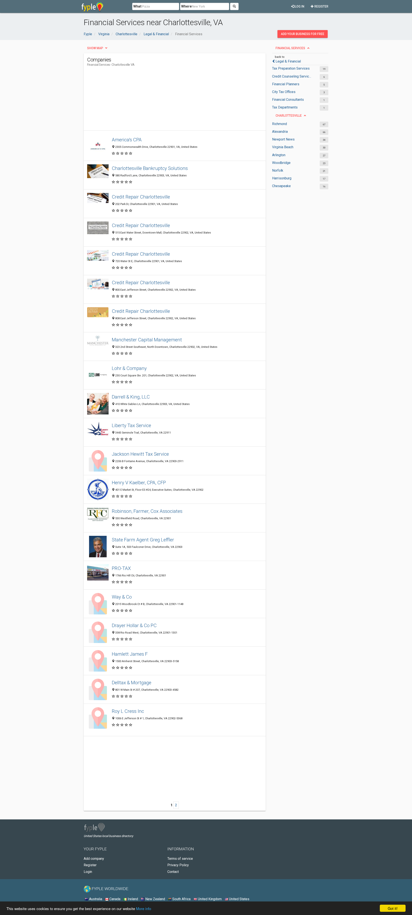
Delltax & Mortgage (131, 682)
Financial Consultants (288, 100)
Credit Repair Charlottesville (141, 197)
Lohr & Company (129, 368)
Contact (173, 872)
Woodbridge (281, 163)
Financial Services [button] (290, 48)
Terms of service (180, 859)
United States (238, 899)
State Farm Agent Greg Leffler (143, 539)
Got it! (393, 908)
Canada (114, 899)
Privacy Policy (178, 865)
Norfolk (277, 170)
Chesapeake (281, 186)
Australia (95, 899)
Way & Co (122, 597)
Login (88, 872)
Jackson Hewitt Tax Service (140, 454)
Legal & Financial (288, 61)
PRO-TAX (121, 568)
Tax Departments (285, 107)
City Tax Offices (283, 92)
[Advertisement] (165, 100)
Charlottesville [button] (289, 115)
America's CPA (127, 139)
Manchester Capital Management (147, 339)
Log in (299, 6)
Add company (94, 859)
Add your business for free (302, 34)
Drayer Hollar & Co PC (134, 625)
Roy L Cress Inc (128, 711)
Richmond (279, 124)
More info (143, 908)
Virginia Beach (282, 147)
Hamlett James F (130, 654)
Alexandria (280, 132)
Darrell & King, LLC (131, 397)
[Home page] (92, 6)
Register (321, 6)
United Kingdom (209, 899)
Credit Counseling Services (292, 76)
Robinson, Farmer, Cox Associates (147, 511)
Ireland (132, 899)
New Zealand (154, 899)
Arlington (278, 155)
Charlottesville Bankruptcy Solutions (150, 168)
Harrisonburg (281, 178)
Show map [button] (95, 48)
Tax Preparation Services (291, 68)
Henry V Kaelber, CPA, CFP (139, 482)
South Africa (181, 899)
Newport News (283, 139)
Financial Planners (285, 84)
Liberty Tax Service (131, 425)
